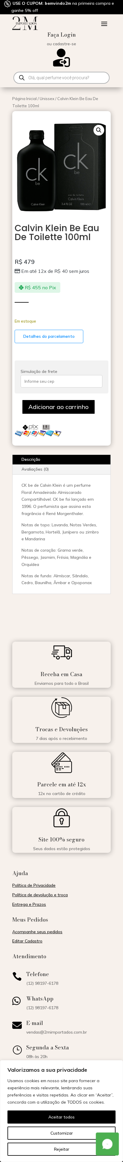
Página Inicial (24, 98)
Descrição (30, 459)
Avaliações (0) (35, 469)
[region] (61, 1111)
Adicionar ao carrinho (58, 406)
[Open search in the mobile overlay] (61, 78)
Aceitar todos (61, 1117)
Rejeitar (61, 1149)
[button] (98, 130)
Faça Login (61, 35)
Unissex (47, 98)
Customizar (61, 1133)
